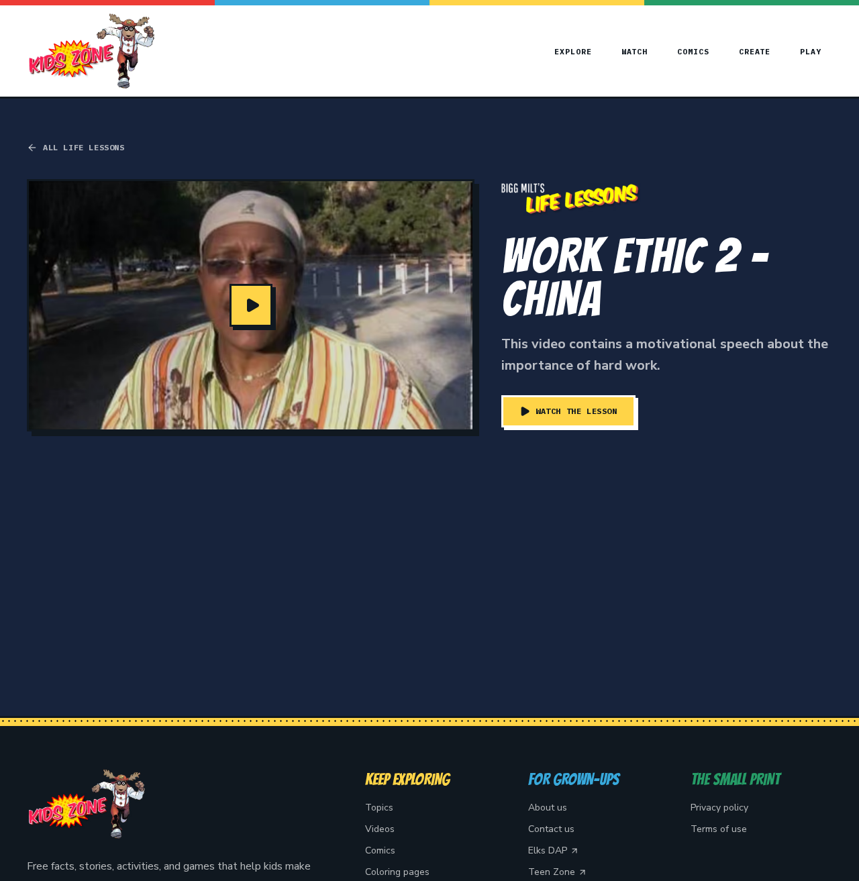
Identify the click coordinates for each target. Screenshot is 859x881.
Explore (572, 51)
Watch (634, 51)
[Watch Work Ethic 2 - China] (250, 305)
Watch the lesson (576, 411)
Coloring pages (397, 872)
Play (810, 51)
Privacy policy (719, 807)
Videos (380, 829)
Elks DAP (547, 850)
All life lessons (84, 147)
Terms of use (719, 829)
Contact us (551, 829)
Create (755, 51)
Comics (693, 51)
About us (547, 807)
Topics (379, 807)
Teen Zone (551, 872)
